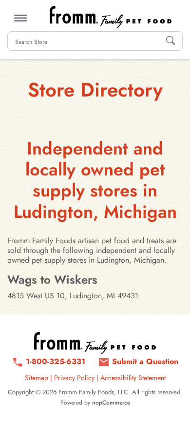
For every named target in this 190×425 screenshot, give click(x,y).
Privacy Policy (74, 378)
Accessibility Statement (133, 378)
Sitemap (36, 378)
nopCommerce (111, 402)
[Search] (170, 41)
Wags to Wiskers (52, 279)
